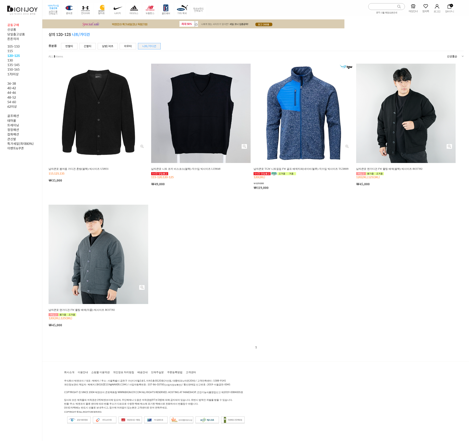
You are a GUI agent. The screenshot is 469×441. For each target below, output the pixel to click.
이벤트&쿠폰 (15, 148)
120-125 (13, 55)
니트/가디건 (149, 46)
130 (10, 60)
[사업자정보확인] (173, 384)
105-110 (13, 46)
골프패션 (13, 115)
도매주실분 (157, 372)
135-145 (13, 64)
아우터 (128, 46)
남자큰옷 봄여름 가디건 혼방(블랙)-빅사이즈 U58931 (79, 169)
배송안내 (142, 372)
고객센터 (191, 372)
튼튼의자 (13, 38)
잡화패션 (13, 134)
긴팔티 (87, 46)
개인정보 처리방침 (123, 372)
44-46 (11, 92)
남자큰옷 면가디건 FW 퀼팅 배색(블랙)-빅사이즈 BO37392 (389, 169)
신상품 (11, 29)
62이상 (12, 106)
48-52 (11, 97)
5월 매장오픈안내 (389, 12)
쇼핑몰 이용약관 (100, 372)
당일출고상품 (16, 34)
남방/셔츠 (107, 46)
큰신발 (11, 139)
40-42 (11, 88)
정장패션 (13, 129)
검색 (399, 6)
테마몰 (11, 120)
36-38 (11, 83)
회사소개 (69, 372)
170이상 (13, 74)
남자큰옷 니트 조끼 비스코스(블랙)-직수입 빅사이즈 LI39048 (185, 169)
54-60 (11, 102)
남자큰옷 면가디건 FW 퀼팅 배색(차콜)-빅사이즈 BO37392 (82, 310)
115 (10, 50)
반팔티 (69, 46)
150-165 (13, 69)
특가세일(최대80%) (20, 143)
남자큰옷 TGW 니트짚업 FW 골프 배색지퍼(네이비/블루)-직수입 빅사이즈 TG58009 (301, 169)
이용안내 (83, 372)
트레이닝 (13, 125)
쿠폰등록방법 (174, 372)
